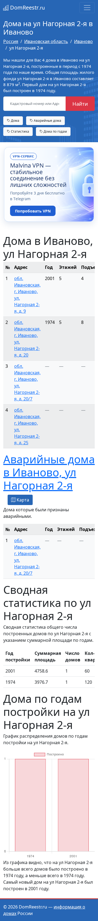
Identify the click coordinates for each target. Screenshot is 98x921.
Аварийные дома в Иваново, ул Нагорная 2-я (49, 472)
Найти (80, 103)
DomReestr (27, 7)
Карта (22, 500)
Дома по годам (55, 131)
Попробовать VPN (33, 211)
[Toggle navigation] (87, 7)
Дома (14, 120)
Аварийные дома (47, 120)
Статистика (19, 131)
